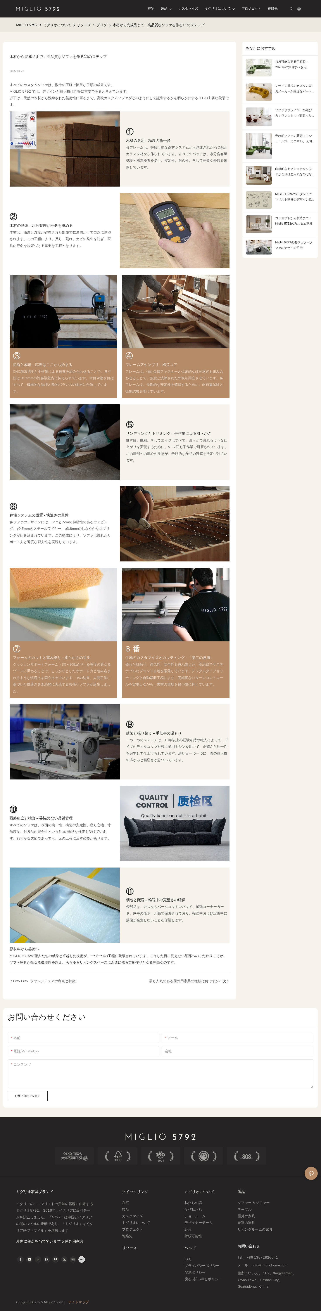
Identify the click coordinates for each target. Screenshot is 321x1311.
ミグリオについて (57, 25)
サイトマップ (78, 1302)
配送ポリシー (195, 1272)
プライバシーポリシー (202, 1265)
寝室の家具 (246, 1222)
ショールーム (195, 1216)
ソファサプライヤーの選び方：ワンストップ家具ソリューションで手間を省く (293, 113)
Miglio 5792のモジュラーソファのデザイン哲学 (293, 245)
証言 (188, 1229)
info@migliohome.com (270, 1265)
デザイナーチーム (198, 1222)
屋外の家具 (246, 1216)
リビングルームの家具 (255, 1229)
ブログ (102, 25)
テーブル (245, 1209)
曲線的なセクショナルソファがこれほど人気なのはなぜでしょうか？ (293, 172)
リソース (84, 25)
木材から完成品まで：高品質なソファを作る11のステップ (158, 25)
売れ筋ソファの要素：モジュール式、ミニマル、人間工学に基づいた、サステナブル (293, 139)
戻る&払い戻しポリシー (204, 1279)
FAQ (188, 1259)
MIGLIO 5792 (27, 25)
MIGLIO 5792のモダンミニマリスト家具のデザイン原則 (293, 197)
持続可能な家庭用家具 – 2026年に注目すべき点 (291, 64)
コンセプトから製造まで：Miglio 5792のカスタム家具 (293, 221)
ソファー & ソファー (254, 1202)
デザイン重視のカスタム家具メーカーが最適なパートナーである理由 (293, 89)
